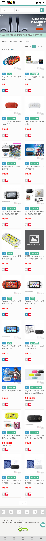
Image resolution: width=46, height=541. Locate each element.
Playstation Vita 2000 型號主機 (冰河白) (34, 302)
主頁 (6, 41)
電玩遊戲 (13, 41)
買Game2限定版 (36, 388)
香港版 (10, 253)
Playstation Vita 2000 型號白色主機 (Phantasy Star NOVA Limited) (34, 481)
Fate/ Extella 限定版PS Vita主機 (34, 123)
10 (30, 47)
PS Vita (21, 41)
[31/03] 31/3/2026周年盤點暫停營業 (13, 35)
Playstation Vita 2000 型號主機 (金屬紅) (11, 302)
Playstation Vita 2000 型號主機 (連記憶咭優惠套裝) (34, 392)
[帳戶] (36, 3)
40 (41, 47)
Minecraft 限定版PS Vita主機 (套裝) (34, 78)
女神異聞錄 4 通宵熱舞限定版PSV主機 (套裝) (11, 436)
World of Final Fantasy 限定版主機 (11, 167)
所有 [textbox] (3, 10)
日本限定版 (34, 74)
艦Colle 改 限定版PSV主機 (11, 391)
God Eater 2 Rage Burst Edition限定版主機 (34, 347)
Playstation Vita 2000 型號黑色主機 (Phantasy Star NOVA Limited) (11, 481)
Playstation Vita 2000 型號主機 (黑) (11, 78)
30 (38, 47)
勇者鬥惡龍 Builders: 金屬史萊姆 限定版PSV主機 (11, 212)
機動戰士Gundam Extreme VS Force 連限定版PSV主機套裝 (34, 257)
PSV (4, 74)
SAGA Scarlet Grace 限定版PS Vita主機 (11, 123)
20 (34, 47)
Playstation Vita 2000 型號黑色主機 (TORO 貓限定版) (34, 436)
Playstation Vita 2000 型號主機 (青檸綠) (11, 257)
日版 (9, 74)
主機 (28, 41)
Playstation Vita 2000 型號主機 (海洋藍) (11, 347)
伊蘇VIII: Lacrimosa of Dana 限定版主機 (34, 167)
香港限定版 (11, 208)
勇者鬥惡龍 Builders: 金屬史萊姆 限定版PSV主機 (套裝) (34, 212)
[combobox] (7, 10)
